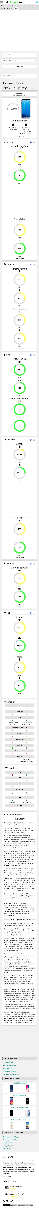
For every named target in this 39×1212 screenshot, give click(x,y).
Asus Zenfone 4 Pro (9, 1065)
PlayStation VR (7, 1143)
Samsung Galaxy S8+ (19, 95)
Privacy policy (7, 1176)
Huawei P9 (20, 93)
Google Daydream (9, 1146)
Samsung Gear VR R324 (10, 1140)
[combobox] (19, 55)
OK (16, 8)
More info (10, 8)
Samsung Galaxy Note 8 (11, 1074)
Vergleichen (19, 66)
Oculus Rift (6, 1149)
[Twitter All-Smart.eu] (37, 2)
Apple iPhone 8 (8, 1068)
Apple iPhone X (8, 1062)
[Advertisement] (19, 30)
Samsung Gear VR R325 (10, 1137)
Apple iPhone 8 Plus (9, 1071)
